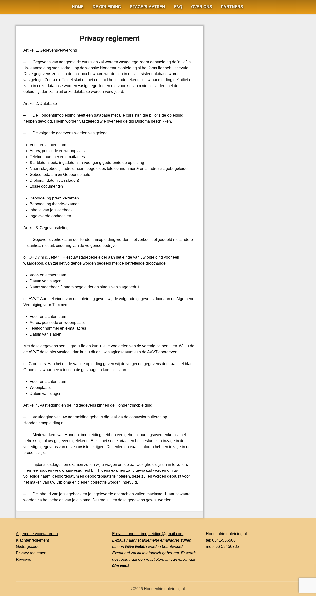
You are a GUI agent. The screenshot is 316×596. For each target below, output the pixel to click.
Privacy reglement (31, 553)
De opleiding (107, 7)
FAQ (178, 7)
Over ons (201, 7)
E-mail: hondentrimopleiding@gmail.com (147, 534)
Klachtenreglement (32, 540)
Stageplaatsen (147, 7)
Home (78, 7)
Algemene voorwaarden (37, 534)
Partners (232, 7)
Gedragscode (28, 546)
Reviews (23, 559)
